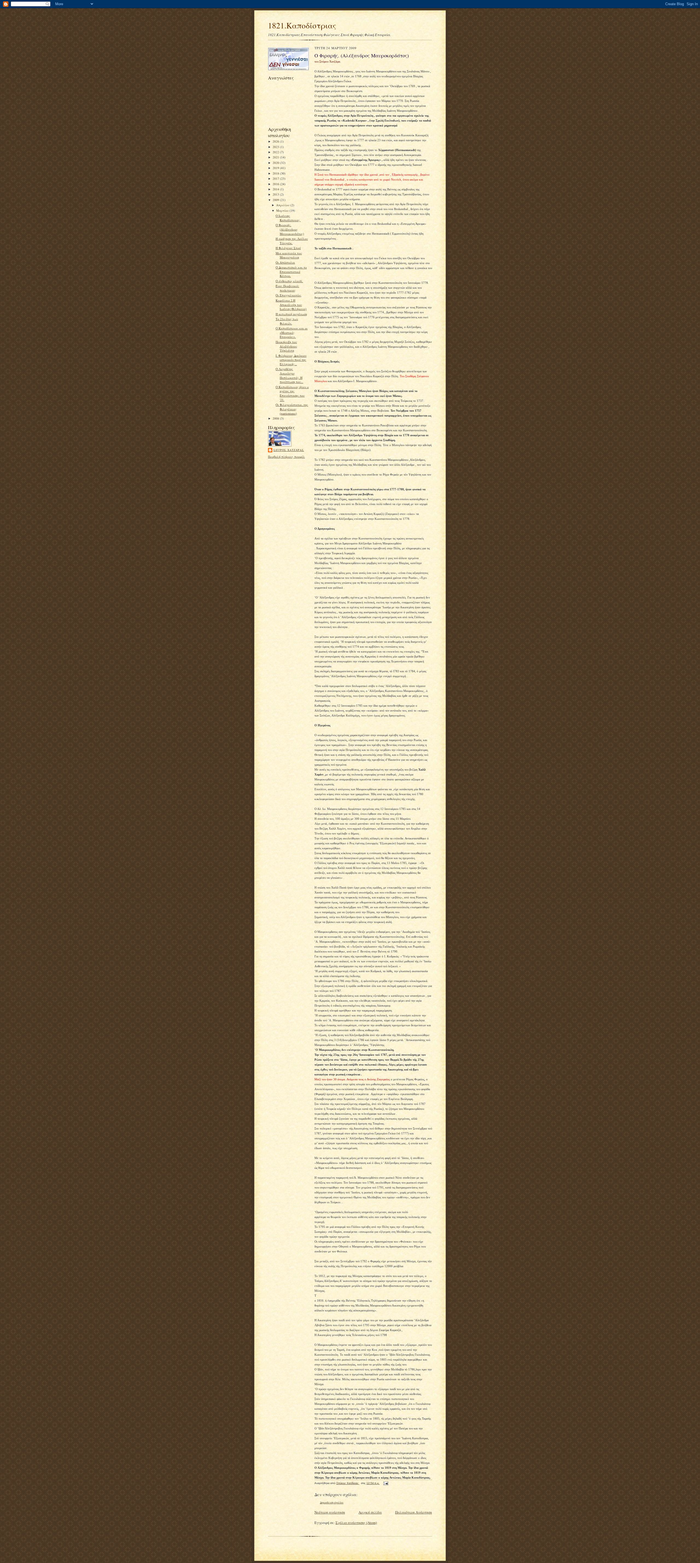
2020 (276, 163)
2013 (276, 194)
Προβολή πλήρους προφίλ (286, 457)
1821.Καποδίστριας (302, 25)
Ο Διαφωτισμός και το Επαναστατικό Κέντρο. (291, 271)
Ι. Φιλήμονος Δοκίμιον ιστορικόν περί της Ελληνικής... (291, 359)
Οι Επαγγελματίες (288, 295)
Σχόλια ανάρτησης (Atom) (356, 1522)
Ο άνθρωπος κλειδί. (289, 281)
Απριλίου (283, 205)
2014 (276, 189)
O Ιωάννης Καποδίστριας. (288, 218)
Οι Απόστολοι (285, 262)
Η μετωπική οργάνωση (291, 314)
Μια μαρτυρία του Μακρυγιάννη (289, 255)
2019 (276, 168)
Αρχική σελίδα (370, 1512)
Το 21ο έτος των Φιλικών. (287, 321)
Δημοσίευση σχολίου (331, 1502)
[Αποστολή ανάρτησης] (385, 1483)
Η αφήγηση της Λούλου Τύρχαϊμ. (292, 241)
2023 (276, 147)
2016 (276, 184)
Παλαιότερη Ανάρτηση (413, 1512)
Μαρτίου (283, 210)
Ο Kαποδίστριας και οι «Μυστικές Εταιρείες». (292, 332)
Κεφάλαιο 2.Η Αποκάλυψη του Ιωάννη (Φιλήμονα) (291, 304)
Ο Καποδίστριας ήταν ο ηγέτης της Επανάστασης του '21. (292, 393)
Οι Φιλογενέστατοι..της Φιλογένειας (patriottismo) (292, 409)
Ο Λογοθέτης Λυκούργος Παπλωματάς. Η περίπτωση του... (289, 375)
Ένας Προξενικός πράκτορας (287, 288)
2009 (276, 200)
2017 (276, 178)
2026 (276, 141)
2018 (276, 173)
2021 (276, 157)
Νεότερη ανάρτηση (329, 1512)
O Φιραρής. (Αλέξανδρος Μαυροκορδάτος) (290, 229)
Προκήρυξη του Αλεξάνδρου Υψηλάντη (286, 346)
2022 (276, 152)
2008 (276, 418)
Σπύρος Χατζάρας (288, 450)
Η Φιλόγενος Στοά (288, 248)
